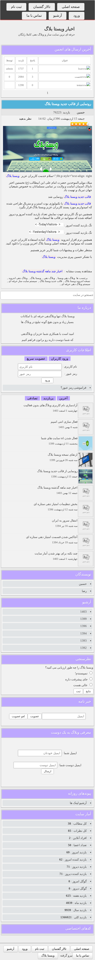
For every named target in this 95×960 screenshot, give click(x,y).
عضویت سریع (36, 358)
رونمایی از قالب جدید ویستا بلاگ (68, 104)
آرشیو (57, 15)
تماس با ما (34, 15)
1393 (83, 640)
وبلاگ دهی (49, 278)
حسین (81, 112)
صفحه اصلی (71, 7)
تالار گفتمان (41, 7)
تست (77, 77)
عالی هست (80, 685)
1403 (83, 611)
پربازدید (48, 398)
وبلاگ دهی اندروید (18, 278)
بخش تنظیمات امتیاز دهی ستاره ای (55, 506)
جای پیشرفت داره (76, 679)
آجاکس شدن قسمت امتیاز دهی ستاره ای (51, 539)
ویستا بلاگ (12, 176)
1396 (83, 626)
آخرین (63, 398)
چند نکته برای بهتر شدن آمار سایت (56, 556)
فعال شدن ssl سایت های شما (59, 440)
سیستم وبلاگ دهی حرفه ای (75, 284)
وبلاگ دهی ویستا (66, 278)
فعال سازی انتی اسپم (64, 424)
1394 (83, 633)
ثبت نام (16, 7)
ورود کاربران (59, 358)
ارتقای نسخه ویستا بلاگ (62, 457)
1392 (83, 648)
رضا (84, 591)
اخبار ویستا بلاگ (59, 28)
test (78, 85)
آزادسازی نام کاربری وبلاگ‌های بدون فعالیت (50, 407)
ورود (76, 15)
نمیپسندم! (81, 673)
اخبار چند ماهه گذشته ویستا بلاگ (42, 271)
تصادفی (32, 398)
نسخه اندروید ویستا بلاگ (77, 281)
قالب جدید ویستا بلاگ (77, 196)
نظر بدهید (25, 118)
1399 (83, 619)
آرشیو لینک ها (78, 803)
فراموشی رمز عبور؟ (73, 387)
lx (79, 68)
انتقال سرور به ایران (64, 523)
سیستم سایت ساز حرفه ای (23, 281)
